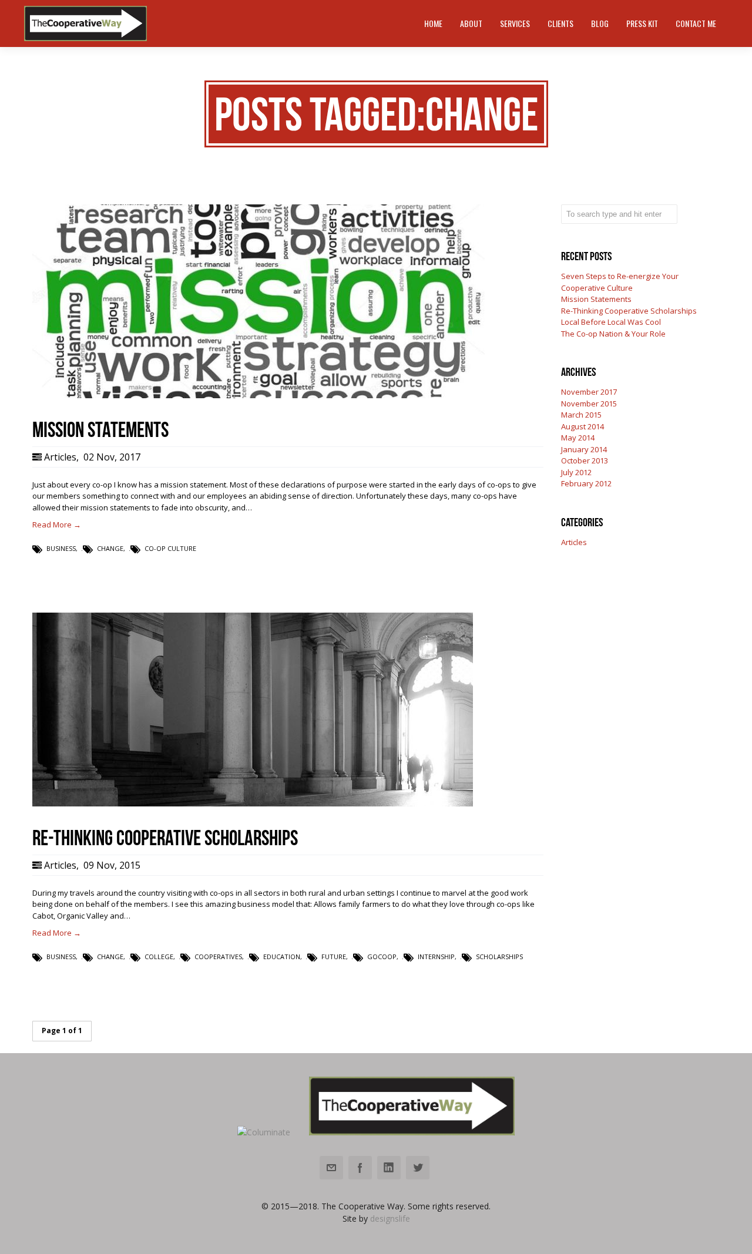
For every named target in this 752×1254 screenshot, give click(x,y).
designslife (390, 1218)
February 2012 (586, 483)
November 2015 (589, 403)
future (333, 956)
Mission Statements (596, 299)
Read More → (56, 524)
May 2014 (578, 437)
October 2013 (584, 460)
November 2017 (589, 391)
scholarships (499, 956)
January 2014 (584, 449)
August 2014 (582, 426)
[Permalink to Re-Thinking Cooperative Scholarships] (252, 803)
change (110, 548)
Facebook (360, 1167)
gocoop (382, 956)
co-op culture (170, 548)
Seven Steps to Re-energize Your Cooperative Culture (620, 282)
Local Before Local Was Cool (611, 322)
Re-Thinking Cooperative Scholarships (629, 310)
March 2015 (581, 414)
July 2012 (576, 472)
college (159, 956)
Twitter (417, 1167)
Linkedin (389, 1167)
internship (436, 956)
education (281, 956)
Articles (60, 457)
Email (331, 1167)
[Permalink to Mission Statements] (258, 395)
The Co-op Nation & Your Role (613, 333)
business (61, 548)
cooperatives (218, 956)
